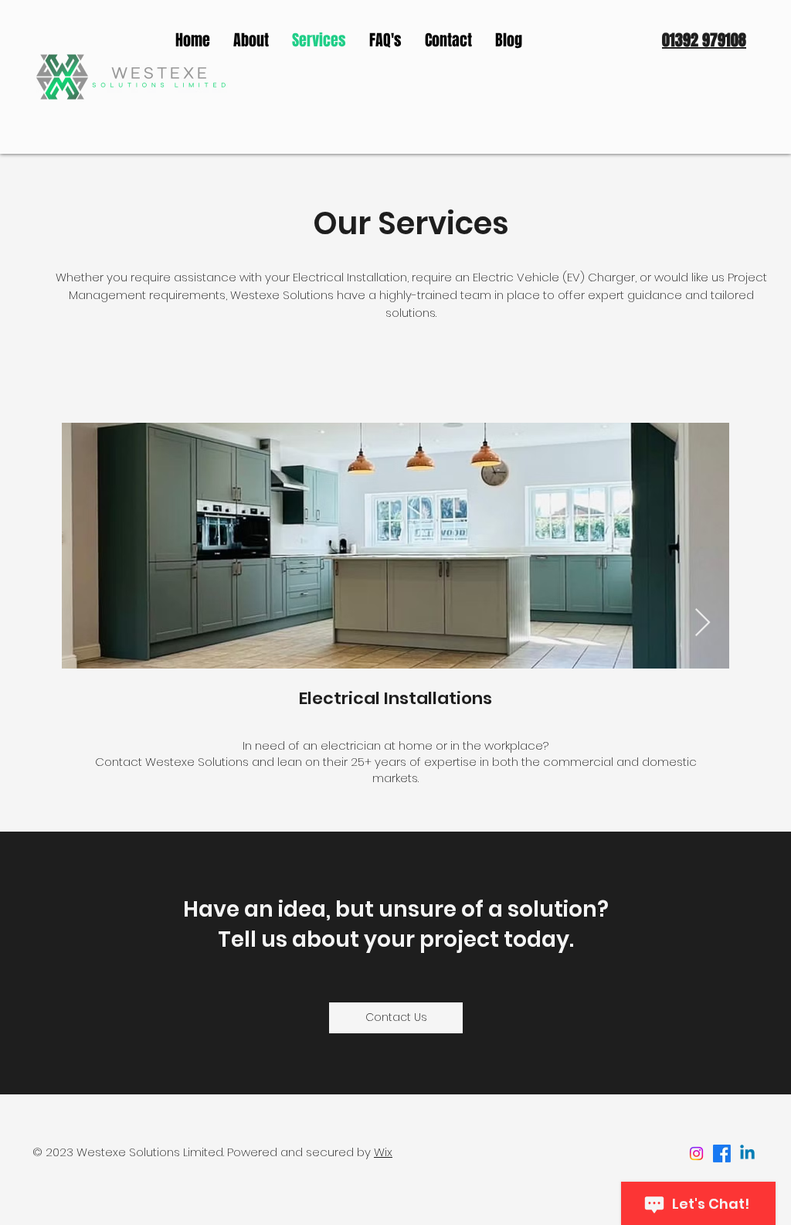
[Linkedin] (747, 1153)
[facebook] (722, 1153)
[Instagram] (696, 1153)
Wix (383, 1152)
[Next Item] (702, 623)
